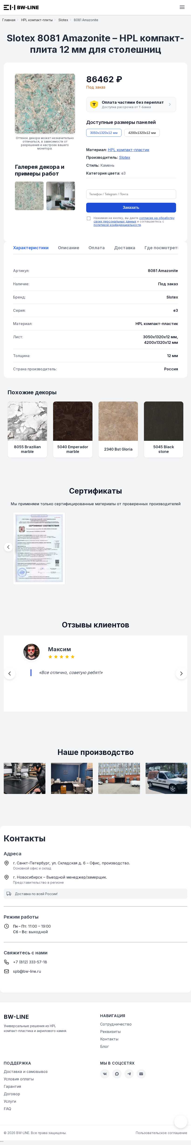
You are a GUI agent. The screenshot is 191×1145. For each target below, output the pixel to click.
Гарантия (12, 1086)
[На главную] (21, 7)
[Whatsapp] (117, 1074)
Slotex (124, 157)
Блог (104, 1046)
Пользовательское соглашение (161, 1133)
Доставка (124, 247)
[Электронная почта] (141, 1074)
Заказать (131, 207)
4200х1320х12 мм (142, 133)
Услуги (10, 1101)
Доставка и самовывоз (26, 1071)
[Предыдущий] (8, 547)
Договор (12, 1094)
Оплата (97, 247)
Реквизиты (110, 1031)
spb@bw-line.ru (27, 971)
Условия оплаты (19, 1079)
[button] (131, 104)
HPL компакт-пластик (128, 149)
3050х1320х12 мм (104, 133)
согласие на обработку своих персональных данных (134, 219)
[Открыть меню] (182, 7)
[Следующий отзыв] (181, 673)
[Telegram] (129, 1074)
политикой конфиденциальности (117, 225)
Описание (68, 247)
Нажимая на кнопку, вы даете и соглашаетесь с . (134, 221)
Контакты (109, 1039)
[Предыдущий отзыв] (9, 673)
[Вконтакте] (104, 1074)
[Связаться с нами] (180, 1121)
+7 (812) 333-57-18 (30, 962)
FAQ (7, 1108)
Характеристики (31, 247)
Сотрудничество (116, 1024)
